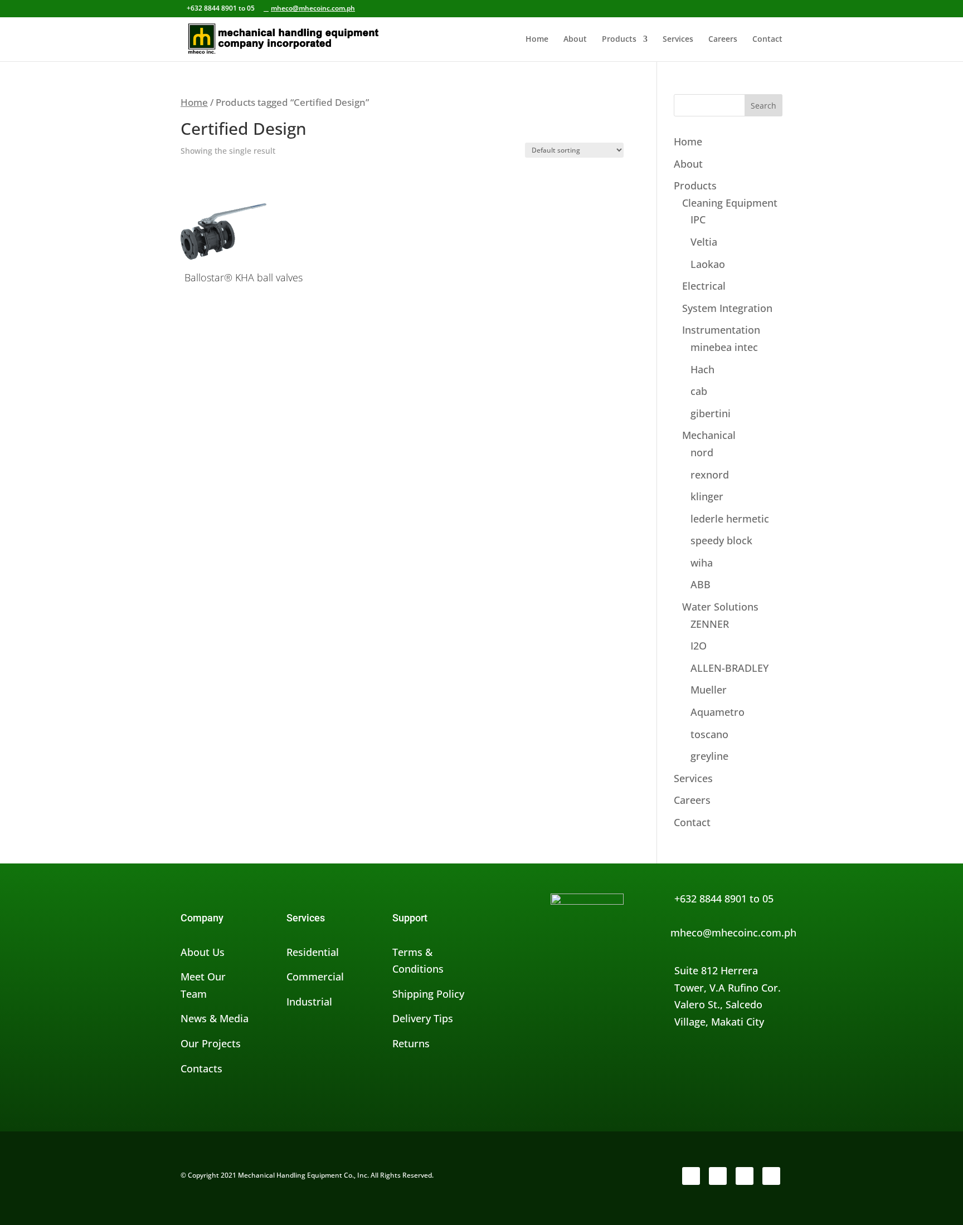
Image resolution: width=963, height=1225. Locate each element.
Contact (767, 39)
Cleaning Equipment (729, 202)
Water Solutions (720, 606)
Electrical (704, 285)
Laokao (707, 264)
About (575, 39)
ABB (700, 584)
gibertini (710, 413)
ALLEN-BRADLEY (729, 668)
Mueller (708, 689)
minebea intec (724, 347)
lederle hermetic (729, 518)
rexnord (709, 474)
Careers (722, 39)
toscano (709, 734)
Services (678, 39)
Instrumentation (721, 329)
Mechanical (709, 435)
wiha (701, 562)
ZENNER (709, 624)
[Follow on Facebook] (691, 1176)
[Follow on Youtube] (771, 1176)
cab (698, 391)
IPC (698, 219)
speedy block (721, 540)
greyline (709, 756)
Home (537, 39)
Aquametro (717, 712)
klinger (706, 496)
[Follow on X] (718, 1176)
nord (701, 452)
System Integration (727, 308)
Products (619, 39)
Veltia (703, 241)
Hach (702, 369)
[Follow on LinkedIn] (744, 1176)
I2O (698, 645)
